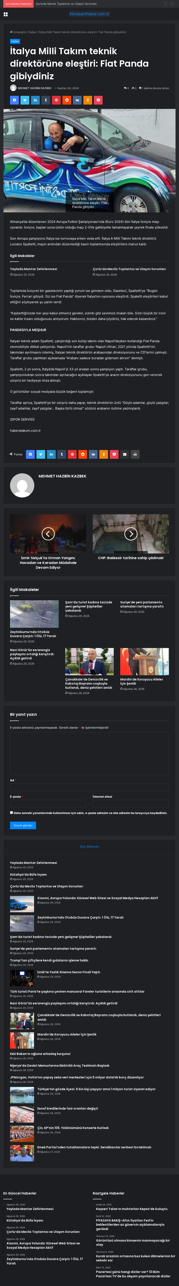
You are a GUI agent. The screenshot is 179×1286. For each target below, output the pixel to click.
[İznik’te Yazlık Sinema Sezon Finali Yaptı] (22, 978)
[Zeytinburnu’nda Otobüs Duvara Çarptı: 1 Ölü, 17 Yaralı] (34, 614)
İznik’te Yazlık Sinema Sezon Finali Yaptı (68, 972)
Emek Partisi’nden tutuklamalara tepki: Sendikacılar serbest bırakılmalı (94, 1147)
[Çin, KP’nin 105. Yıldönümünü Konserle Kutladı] (22, 1134)
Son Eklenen (89, 846)
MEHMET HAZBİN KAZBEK (34, 88)
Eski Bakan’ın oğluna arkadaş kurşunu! (40, 1054)
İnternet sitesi (102, 796)
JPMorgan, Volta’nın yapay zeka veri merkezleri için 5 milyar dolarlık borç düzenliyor (77, 1077)
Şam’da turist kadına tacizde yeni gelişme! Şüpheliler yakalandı (88, 606)
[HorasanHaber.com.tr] (89, 14)
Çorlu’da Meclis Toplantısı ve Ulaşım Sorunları (66, 3)
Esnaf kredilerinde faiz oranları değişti (67, 1108)
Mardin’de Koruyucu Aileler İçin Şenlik (141, 681)
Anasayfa (19, 32)
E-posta (16, 796)
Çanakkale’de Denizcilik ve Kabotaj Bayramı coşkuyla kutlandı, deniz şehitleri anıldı (88, 683)
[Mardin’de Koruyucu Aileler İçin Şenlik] (144, 661)
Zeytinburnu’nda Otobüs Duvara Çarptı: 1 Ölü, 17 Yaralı (33, 634)
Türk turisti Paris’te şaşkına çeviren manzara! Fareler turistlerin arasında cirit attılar (77, 991)
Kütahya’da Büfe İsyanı (28, 874)
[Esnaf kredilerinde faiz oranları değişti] (22, 1114)
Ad (13, 780)
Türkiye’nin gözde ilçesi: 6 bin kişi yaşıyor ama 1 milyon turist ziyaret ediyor (96, 1089)
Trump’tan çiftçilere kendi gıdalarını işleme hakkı (49, 960)
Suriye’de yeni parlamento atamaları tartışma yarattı (142, 604)
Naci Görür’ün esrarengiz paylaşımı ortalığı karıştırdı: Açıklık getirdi (32, 654)
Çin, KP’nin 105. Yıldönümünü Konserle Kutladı (73, 1128)
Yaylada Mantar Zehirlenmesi (33, 269)
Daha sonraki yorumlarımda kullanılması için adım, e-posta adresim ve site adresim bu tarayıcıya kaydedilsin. (90, 813)
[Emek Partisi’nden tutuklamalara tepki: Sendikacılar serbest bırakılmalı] (22, 1153)
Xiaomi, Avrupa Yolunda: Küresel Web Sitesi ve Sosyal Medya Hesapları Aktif (97, 898)
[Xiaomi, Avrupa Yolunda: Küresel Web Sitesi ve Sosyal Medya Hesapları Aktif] (22, 904)
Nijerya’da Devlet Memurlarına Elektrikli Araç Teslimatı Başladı (59, 1065)
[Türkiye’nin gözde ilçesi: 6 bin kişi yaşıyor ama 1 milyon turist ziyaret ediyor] (22, 1095)
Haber (32, 32)
